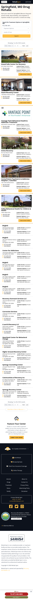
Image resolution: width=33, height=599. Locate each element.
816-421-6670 (7, 345)
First (6, 46)
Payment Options (9, 28)
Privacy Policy (24, 485)
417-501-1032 (7, 383)
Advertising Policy (24, 488)
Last (27, 46)
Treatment (9, 485)
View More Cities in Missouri (15, 409)
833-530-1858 (6, 214)
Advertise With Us (8, 526)
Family (8, 491)
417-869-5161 (7, 318)
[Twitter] (16, 506)
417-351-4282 (7, 371)
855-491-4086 (6, 126)
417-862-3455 (7, 280)
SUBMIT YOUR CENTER (16, 437)
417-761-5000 (7, 231)
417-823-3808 (7, 331)
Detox (8, 488)
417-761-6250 (7, 244)
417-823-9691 (7, 305)
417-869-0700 (7, 358)
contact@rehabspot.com (16, 501)
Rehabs (29, 2)
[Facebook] (11, 506)
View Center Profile (25, 74)
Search (16, 36)
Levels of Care (8, 32)
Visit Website (6, 69)
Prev (9, 46)
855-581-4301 (6, 68)
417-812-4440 (7, 395)
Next (23, 46)
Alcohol (8, 479)
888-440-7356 (6, 154)
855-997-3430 (6, 96)
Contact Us (24, 482)
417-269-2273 (7, 256)
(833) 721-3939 (16, 499)
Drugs (8, 482)
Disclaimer (24, 491)
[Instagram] (22, 506)
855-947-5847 (6, 184)
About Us (24, 479)
